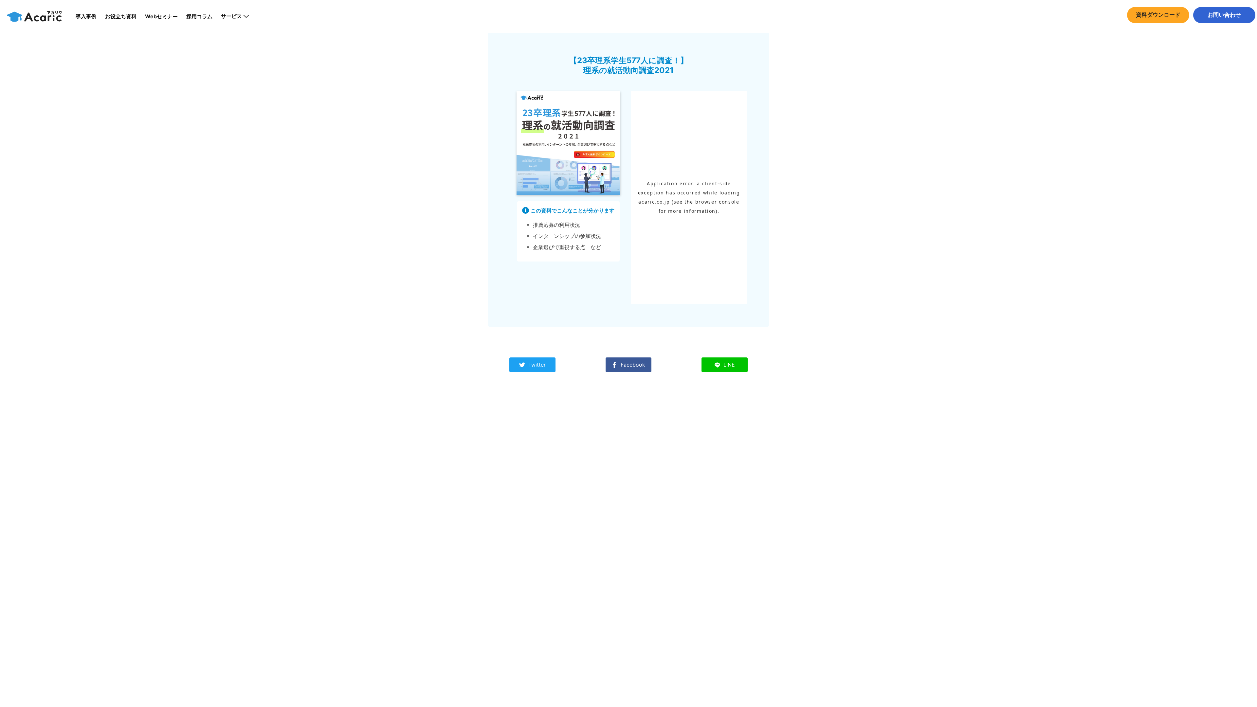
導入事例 (86, 16)
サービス (231, 16)
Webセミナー (161, 16)
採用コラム (199, 16)
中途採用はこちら (1224, 28)
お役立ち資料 (121, 16)
